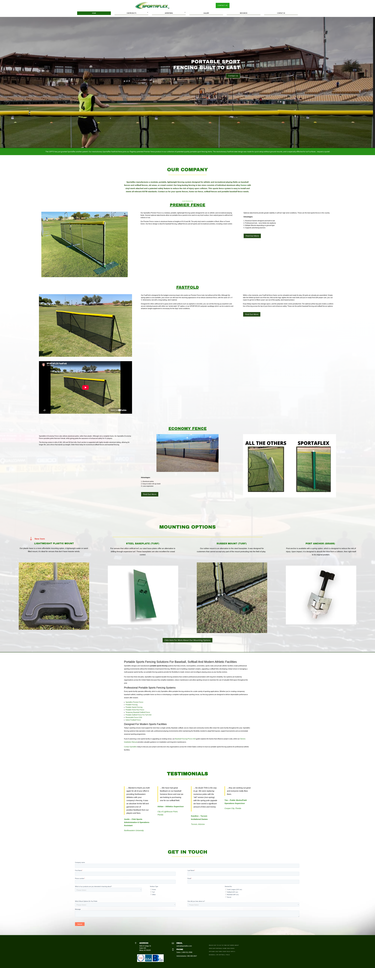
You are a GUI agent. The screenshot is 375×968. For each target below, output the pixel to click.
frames (244, 185)
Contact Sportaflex (130, 747)
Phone (179, 949)
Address (143, 943)
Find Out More (252, 236)
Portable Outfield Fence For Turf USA (138, 715)
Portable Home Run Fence (135, 710)
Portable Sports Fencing (134, 707)
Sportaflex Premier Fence (134, 702)
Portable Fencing (132, 705)
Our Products (131, 13)
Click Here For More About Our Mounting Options (187, 640)
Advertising (169, 13)
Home (94, 13)
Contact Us (281, 13)
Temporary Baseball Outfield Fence (138, 712)
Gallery (206, 13)
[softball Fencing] (84, 276)
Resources (243, 13)
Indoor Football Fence (133, 720)
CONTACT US (223, 5)
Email (179, 943)
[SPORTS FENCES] (85, 356)
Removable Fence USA (134, 717)
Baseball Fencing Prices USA (185, 739)
